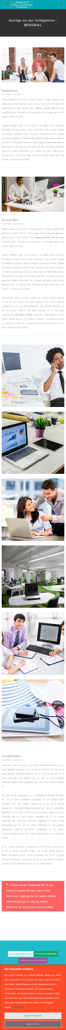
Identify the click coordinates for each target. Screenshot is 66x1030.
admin (8, 94)
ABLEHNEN (33, 1024)
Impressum (17, 1007)
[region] (33, 997)
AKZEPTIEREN (32, 1016)
